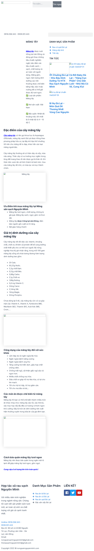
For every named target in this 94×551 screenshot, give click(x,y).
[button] (70, 35)
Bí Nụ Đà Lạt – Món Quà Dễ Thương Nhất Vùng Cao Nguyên (59, 107)
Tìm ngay (57, 4)
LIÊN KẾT (70, 485)
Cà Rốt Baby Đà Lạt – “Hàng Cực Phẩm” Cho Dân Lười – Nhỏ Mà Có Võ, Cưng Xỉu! (78, 81)
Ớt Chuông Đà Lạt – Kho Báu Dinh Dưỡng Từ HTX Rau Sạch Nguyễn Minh (59, 81)
